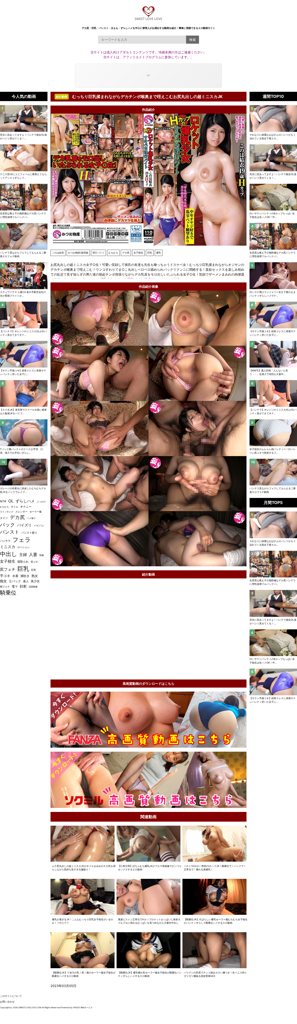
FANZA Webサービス (83, 1007)
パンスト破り (29, 532)
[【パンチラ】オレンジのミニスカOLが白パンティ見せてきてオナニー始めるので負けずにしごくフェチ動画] (273, 393)
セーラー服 (35, 511)
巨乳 (149, 252)
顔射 (23, 586)
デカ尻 (126, 252)
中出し (8, 554)
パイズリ (24, 525)
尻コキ (34, 561)
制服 (41, 555)
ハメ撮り (31, 518)
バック (7, 525)
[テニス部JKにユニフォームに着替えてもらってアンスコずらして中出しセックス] (23, 157)
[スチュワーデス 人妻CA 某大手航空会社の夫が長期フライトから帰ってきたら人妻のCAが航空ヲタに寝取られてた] (23, 275)
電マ (15, 586)
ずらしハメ (25, 501)
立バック (15, 581)
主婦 (23, 554)
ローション (23, 547)
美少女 (35, 581)
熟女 (35, 576)
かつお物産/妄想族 (78, 252)
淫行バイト (98, 252)
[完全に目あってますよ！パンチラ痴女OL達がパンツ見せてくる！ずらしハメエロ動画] (273, 157)
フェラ (22, 539)
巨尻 (33, 569)
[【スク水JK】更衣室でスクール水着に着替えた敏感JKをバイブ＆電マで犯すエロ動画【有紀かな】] (23, 393)
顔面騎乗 (33, 586)
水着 (15, 576)
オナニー (26, 506)
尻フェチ (7, 569)
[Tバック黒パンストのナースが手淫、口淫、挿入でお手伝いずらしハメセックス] (23, 432)
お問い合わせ (7, 1001)
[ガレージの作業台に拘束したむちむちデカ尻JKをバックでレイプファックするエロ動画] (23, 472)
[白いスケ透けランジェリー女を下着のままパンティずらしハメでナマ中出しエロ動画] (273, 275)
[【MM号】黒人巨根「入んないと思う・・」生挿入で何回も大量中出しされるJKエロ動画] (273, 354)
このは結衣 (58, 252)
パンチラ (5, 540)
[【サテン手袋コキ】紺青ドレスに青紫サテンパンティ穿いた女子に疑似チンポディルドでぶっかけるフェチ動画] (273, 315)
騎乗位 (8, 592)
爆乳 (158, 252)
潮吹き (24, 576)
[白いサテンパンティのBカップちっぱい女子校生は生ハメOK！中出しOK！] (273, 197)
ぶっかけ (41, 501)
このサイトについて (11, 996)
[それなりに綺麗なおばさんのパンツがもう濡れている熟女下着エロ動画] (273, 118)
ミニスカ (7, 546)
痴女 (3, 581)
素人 (26, 581)
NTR (3, 501)
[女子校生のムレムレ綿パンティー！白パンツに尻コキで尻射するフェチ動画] (273, 432)
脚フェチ (5, 586)
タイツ (4, 518)
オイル (14, 506)
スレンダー (21, 511)
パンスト (9, 532)
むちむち (113, 252)
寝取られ (23, 561)
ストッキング (6, 511)
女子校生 (138, 252)
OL (11, 501)
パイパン (39, 525)
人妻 (33, 554)
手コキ (5, 576)
